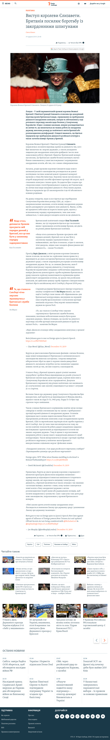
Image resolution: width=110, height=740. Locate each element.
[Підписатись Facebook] (57, 716)
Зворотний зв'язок (35, 732)
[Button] (61, 43)
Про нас (31, 715)
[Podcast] (98, 716)
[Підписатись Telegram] (88, 716)
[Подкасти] (79, 3)
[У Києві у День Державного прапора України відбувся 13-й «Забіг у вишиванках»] (15, 611)
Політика (30, 11)
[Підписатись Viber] (82, 716)
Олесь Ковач (30, 32)
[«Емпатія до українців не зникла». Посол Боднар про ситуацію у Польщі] (8, 559)
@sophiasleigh (32, 524)
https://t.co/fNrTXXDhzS (36, 341)
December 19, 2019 (58, 347)
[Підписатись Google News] (62, 716)
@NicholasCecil (70, 521)
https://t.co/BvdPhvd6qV (48, 524)
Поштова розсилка (8, 724)
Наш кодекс (32, 719)
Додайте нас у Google (97, 4)
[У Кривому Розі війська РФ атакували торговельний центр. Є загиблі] (95, 611)
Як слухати (5, 715)
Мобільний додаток (8, 719)
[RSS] (93, 716)
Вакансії (31, 728)
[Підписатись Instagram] (77, 716)
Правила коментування (10, 732)
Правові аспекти (34, 724)
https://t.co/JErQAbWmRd (57, 460)
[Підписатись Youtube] (72, 716)
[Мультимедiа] (85, 3)
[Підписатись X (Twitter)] (67, 716)
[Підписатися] (103, 716)
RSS (2, 728)
